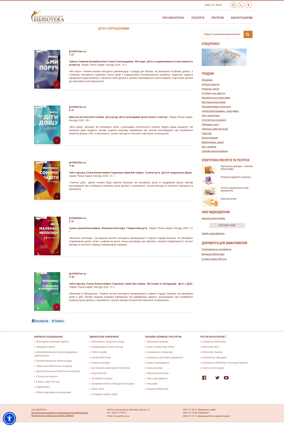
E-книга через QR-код (214, 258)
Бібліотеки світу (210, 347)
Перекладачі (43, 387)
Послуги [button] (197, 17)
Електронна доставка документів (165, 357)
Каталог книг (227, 225)
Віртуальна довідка (157, 341)
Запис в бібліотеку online (160, 347)
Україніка (207, 79)
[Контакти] (241, 5)
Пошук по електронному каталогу (222, 34)
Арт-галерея (209, 146)
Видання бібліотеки (213, 254)
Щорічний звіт (99, 373)
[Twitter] (216, 378)
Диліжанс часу (210, 124)
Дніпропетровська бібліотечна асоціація (58, 371)
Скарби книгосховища (215, 151)
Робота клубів (99, 352)
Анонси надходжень (213, 218)
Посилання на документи (216, 249)
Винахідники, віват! (213, 142)
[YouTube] (225, 378)
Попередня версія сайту (104, 394)
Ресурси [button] (218, 17)
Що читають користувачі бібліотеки (111, 368)
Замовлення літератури (160, 352)
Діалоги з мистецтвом (215, 128)
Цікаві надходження (213, 233)
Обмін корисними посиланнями (53, 392)
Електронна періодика (214, 357)
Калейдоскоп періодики (216, 97)
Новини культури (101, 362)
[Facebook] (203, 378)
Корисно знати (210, 88)
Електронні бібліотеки (214, 341)
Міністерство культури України (52, 341)
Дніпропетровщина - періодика (220, 111)
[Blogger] (210, 378)
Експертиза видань (102, 378)
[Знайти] (248, 34)
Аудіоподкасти (210, 84)
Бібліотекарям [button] (242, 17)
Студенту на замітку (213, 93)
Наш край (152, 383)
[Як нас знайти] (248, 5)
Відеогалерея (210, 137)
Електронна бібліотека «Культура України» (225, 362)
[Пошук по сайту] (233, 5)
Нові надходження (157, 378)
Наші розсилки (228, 198)
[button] (9, 418)
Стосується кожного (214, 119)
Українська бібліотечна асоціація (54, 366)
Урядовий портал (45, 347)
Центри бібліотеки (101, 357)
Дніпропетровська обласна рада (54, 360)
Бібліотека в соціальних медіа (108, 341)
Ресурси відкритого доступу (236, 177)
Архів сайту (98, 389)
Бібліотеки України (212, 352)
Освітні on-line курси (213, 368)
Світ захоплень (211, 115)
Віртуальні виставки (214, 102)
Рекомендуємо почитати (216, 106)
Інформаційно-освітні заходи (107, 347)
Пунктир (207, 133)
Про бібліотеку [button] (173, 17)
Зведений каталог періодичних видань (113, 383)
